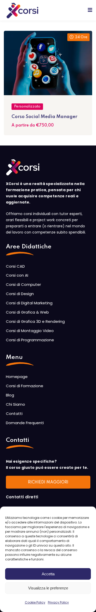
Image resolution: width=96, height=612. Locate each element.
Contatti (14, 413)
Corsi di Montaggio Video (30, 330)
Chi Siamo (15, 404)
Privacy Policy (58, 602)
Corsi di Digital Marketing (29, 303)
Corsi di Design (20, 293)
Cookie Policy (35, 602)
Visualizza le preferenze (48, 588)
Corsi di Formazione (24, 385)
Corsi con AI (17, 275)
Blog (10, 395)
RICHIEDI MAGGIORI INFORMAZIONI (48, 484)
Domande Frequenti (25, 422)
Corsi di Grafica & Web (27, 312)
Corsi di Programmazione (30, 340)
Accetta (48, 574)
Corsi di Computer (23, 284)
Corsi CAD (15, 266)
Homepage (17, 376)
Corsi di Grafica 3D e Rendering (35, 321)
